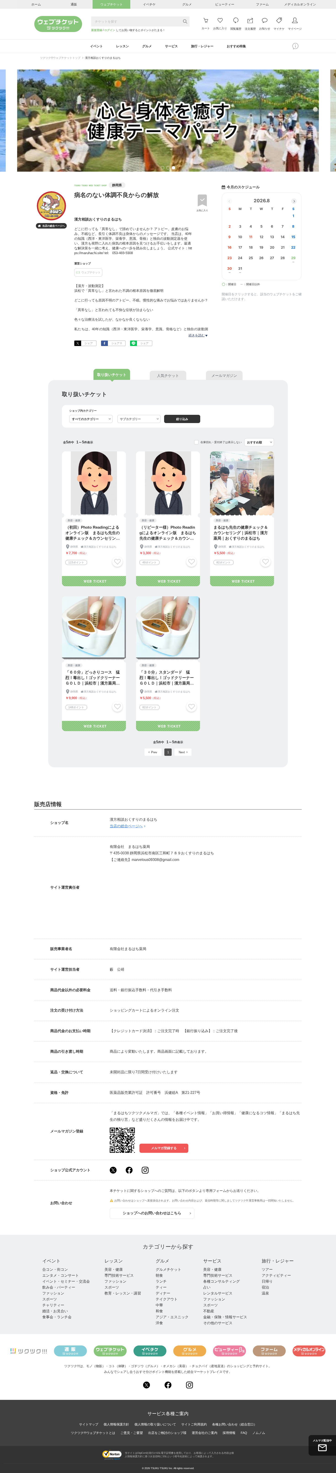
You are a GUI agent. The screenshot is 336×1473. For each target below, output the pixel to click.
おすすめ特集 (236, 46)
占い (207, 1287)
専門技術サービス (119, 1275)
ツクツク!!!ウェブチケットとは (93, 1433)
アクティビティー (276, 1275)
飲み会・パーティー (58, 1287)
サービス (212, 1260)
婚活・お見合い (55, 1311)
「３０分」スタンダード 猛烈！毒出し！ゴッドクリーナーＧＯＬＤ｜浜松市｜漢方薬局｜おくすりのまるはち (166, 678)
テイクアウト (167, 1299)
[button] (294, 201)
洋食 (159, 1323)
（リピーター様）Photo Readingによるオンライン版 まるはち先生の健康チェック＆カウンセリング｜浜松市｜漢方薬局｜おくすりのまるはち (167, 533)
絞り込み (182, 419)
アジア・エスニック (172, 1317)
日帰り (267, 1281)
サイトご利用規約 (194, 1424)
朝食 (159, 1275)
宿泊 (265, 1287)
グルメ (162, 1260)
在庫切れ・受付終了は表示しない (221, 442)
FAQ (244, 1433)
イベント (51, 1260)
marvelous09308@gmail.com (155, 860)
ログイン (109, 30)
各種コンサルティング (221, 1281)
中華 (159, 1305)
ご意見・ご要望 (131, 1433)
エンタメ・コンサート (60, 1275)
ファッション (53, 1293)
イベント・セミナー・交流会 (66, 1281)
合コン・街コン (55, 1269)
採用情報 (229, 1433)
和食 (159, 1311)
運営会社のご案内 (204, 1433)
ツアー (267, 1269)
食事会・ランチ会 (57, 1317)
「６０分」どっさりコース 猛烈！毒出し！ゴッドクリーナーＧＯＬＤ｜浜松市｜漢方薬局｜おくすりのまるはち (92, 678)
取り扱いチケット (111, 375)
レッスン (113, 1260)
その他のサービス (217, 1323)
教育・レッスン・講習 (122, 1293)
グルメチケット (168, 1269)
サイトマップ (88, 1424)
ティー (161, 1287)
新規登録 (96, 30)
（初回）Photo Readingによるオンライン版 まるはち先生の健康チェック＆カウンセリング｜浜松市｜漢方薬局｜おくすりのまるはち (92, 533)
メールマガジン (224, 376)
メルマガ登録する (164, 1148)
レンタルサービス (217, 1293)
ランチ (161, 1281)
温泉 (265, 1293)
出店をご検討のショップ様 (167, 1433)
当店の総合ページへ (51, 226)
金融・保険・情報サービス (225, 1317)
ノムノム (258, 1433)
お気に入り (202, 210)
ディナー (163, 1293)
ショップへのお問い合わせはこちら (152, 1213)
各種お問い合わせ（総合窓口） (234, 1424)
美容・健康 (113, 1269)
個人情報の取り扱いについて (155, 1424)
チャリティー (53, 1305)
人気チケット (168, 376)
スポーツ (49, 1299)
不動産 (208, 1311)
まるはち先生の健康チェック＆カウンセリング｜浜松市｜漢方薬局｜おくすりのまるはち (240, 533)
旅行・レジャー (278, 1260)
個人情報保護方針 (116, 1424)
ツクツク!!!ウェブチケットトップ (60, 57)
